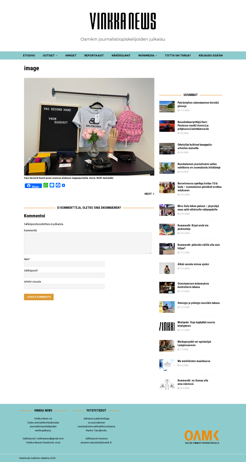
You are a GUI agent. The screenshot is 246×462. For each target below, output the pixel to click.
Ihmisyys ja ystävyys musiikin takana (199, 302)
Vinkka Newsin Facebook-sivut (43, 442)
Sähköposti (30, 270)
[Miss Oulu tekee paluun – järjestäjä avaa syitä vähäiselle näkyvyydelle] (167, 210)
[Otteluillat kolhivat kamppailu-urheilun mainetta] (167, 148)
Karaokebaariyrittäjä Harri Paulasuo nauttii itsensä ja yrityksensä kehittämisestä (193, 125)
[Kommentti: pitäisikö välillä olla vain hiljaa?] (167, 249)
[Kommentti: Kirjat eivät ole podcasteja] (167, 229)
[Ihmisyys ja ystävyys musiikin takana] (167, 307)
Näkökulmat (121, 55)
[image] (89, 173)
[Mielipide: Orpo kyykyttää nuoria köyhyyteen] (167, 326)
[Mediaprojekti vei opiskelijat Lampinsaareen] (167, 345)
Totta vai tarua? (178, 55)
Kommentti (30, 230)
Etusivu (29, 55)
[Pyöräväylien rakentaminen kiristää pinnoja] (167, 106)
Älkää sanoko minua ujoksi (193, 264)
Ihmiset (70, 55)
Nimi (26, 259)
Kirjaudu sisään (211, 55)
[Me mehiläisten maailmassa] (167, 365)
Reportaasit (94, 55)
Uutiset (49, 55)
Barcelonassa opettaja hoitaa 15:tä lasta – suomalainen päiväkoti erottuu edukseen (200, 187)
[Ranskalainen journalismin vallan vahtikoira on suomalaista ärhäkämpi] (167, 168)
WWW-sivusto (32, 281)
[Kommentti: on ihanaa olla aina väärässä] (167, 384)
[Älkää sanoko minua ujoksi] (167, 268)
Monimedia (146, 55)
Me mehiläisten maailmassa (194, 361)
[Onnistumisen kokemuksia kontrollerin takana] (167, 287)
